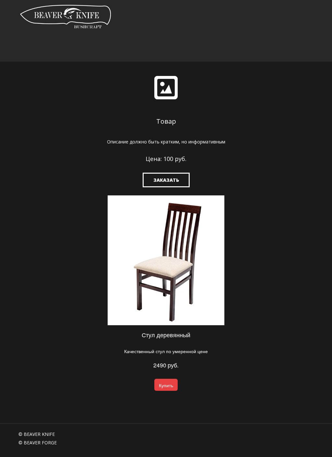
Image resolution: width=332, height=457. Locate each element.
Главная (27, 47)
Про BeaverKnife (62, 47)
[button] (166, 384)
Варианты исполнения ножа (177, 47)
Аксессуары (236, 47)
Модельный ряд (111, 47)
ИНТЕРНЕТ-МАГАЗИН (284, 47)
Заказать (166, 180)
